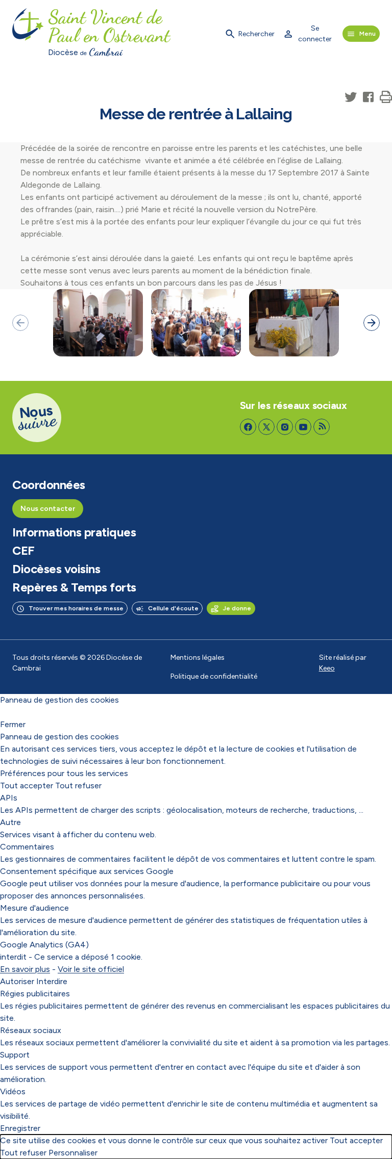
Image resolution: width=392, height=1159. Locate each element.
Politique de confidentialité (213, 676)
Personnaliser (72, 1152)
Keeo (327, 668)
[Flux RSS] (321, 427)
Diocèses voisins (56, 569)
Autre (10, 822)
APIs (8, 798)
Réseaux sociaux (30, 1030)
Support (15, 1055)
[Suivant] (371, 323)
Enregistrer (20, 1128)
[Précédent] (20, 323)
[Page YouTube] (303, 427)
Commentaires (27, 847)
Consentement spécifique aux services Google (87, 871)
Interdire (51, 981)
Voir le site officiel (91, 969)
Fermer (13, 724)
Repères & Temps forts (74, 587)
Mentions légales (197, 657)
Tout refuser (78, 785)
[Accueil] (28, 33)
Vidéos (13, 1091)
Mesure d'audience (34, 908)
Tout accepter (26, 785)
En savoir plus (25, 969)
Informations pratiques (74, 532)
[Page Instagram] (285, 427)
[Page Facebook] (248, 427)
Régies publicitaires (35, 993)
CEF (23, 551)
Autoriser (17, 981)
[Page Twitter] (266, 427)
